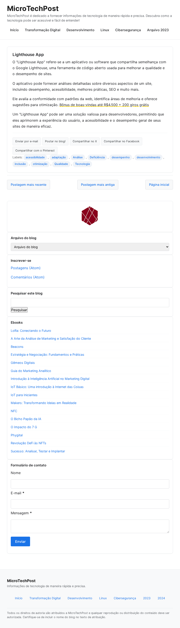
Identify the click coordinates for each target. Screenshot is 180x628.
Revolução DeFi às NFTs (28, 443)
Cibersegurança (128, 30)
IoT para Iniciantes (24, 395)
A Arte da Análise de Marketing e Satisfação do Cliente (51, 338)
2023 (147, 598)
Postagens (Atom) (26, 268)
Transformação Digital (42, 30)
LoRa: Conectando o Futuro (31, 330)
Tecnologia (82, 164)
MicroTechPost (33, 8)
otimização (40, 164)
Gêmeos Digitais (23, 363)
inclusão (20, 164)
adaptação (59, 157)
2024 (161, 598)
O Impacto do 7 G (24, 427)
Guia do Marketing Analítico (31, 371)
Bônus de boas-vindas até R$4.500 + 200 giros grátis (104, 105)
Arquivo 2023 (158, 30)
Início (14, 30)
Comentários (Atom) (28, 277)
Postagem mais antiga (98, 184)
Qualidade (61, 164)
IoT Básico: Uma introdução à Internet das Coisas (47, 387)
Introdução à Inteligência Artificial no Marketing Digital (50, 379)
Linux (105, 30)
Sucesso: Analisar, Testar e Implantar (38, 451)
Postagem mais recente (28, 184)
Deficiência (97, 157)
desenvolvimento (148, 157)
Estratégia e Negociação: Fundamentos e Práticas (47, 354)
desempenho (121, 157)
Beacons (17, 346)
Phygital (17, 435)
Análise (78, 157)
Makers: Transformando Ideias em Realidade (43, 403)
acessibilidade (35, 157)
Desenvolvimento (80, 30)
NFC (14, 411)
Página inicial (159, 184)
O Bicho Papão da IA (26, 419)
